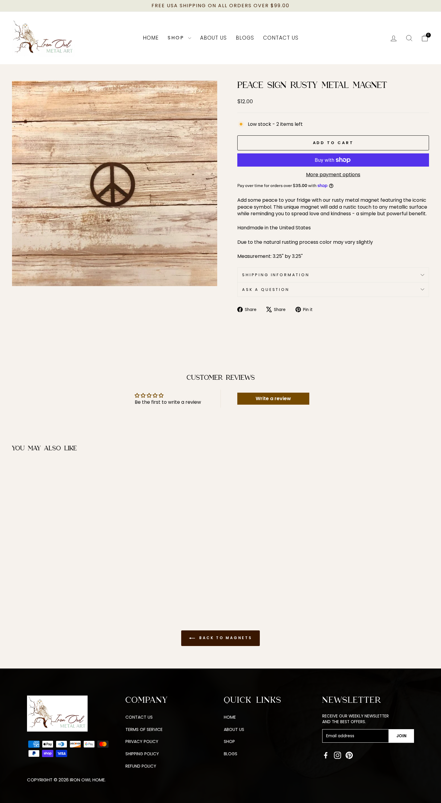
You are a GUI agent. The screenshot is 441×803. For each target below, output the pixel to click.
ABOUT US (234, 729)
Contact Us (280, 37)
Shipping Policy (142, 754)
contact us (139, 717)
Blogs (245, 37)
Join (401, 736)
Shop (177, 37)
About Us (213, 37)
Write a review (273, 398)
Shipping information (276, 274)
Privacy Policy (141, 741)
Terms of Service (144, 729)
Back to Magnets (224, 638)
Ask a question (266, 289)
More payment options (333, 174)
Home (151, 37)
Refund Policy (140, 766)
